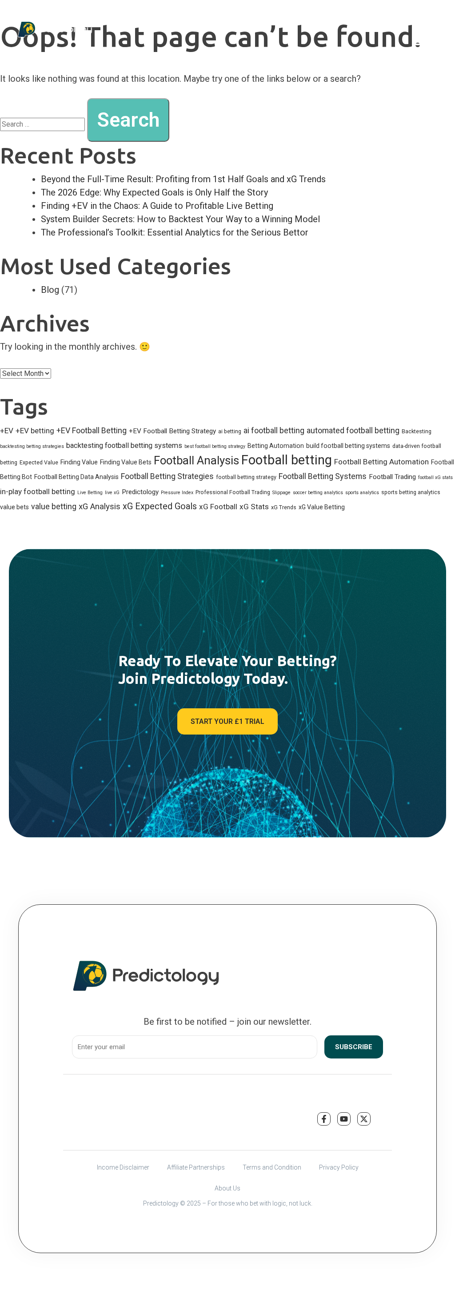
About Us (227, 1188)
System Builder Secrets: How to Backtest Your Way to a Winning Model (180, 219)
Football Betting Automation (381, 461)
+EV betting (35, 430)
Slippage (281, 492)
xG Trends (283, 507)
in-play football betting (37, 491)
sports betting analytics (410, 492)
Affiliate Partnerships (196, 1167)
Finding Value (79, 462)
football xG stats (435, 477)
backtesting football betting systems (124, 445)
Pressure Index (177, 492)
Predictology (140, 492)
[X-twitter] (364, 1119)
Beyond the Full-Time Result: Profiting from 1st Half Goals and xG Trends (183, 179)
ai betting (229, 431)
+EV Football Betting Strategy (172, 431)
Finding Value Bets (126, 462)
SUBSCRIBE (353, 1047)
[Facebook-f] (324, 1119)
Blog (50, 289)
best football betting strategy (214, 446)
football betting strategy (246, 477)
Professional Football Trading (233, 492)
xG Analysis (99, 506)
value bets (14, 507)
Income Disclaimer (123, 1167)
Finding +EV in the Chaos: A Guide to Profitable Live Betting (157, 205)
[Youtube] (344, 1119)
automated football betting (353, 430)
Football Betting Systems (323, 476)
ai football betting (273, 430)
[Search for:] (42, 124)
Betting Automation (275, 445)
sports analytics (362, 492)
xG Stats (254, 506)
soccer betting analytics (318, 492)
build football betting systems (348, 445)
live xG (112, 492)
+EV (6, 430)
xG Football (218, 506)
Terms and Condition (272, 1167)
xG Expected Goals (160, 506)
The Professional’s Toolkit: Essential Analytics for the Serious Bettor (174, 232)
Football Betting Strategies (167, 476)
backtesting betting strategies (32, 446)
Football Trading (392, 477)
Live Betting (90, 492)
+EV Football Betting (91, 430)
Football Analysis (196, 460)
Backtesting (416, 431)
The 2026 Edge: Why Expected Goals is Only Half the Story (154, 192)
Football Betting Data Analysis (76, 476)
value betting (53, 506)
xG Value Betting (322, 507)
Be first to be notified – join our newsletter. (227, 1021)
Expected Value (39, 462)
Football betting (286, 459)
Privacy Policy (339, 1167)
